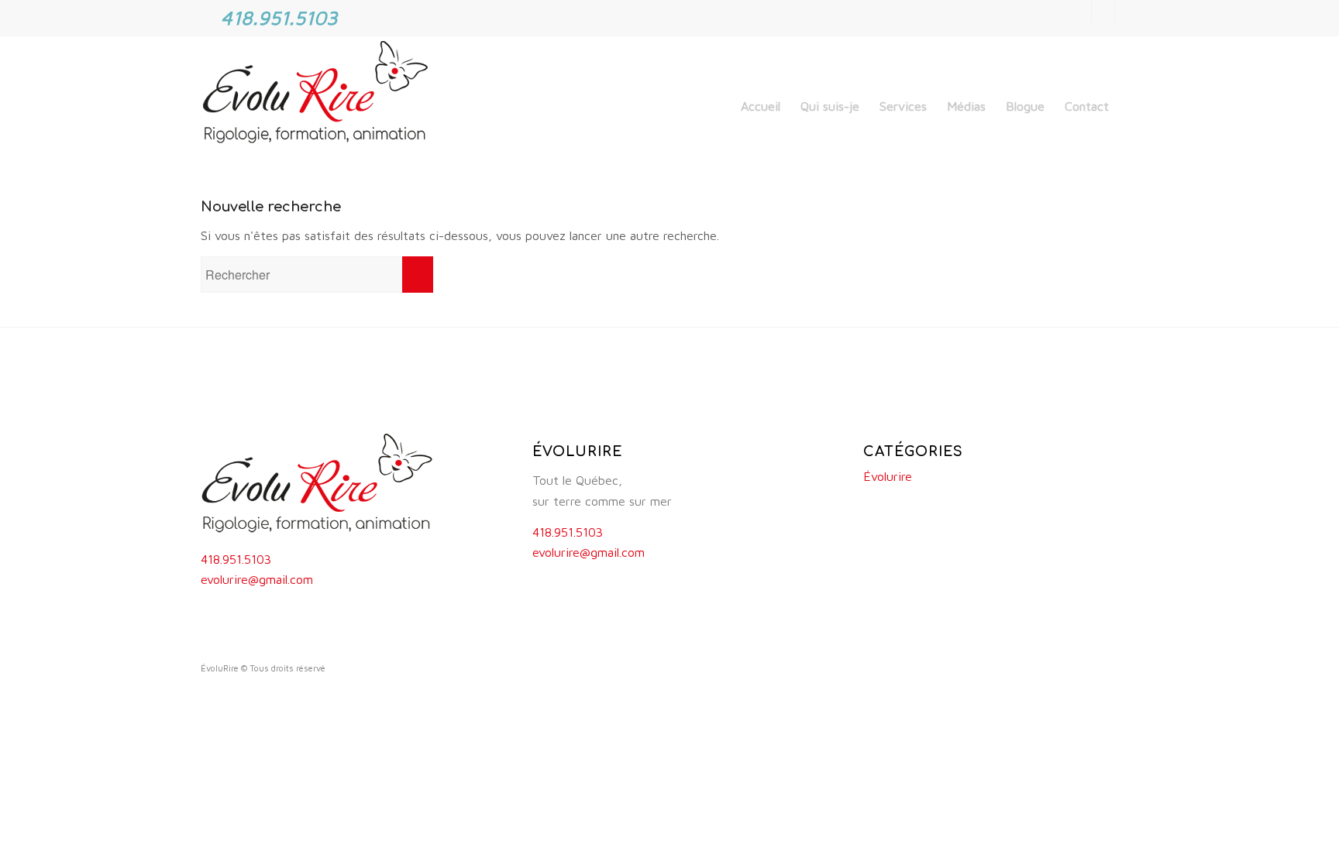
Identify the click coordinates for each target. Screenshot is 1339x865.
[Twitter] (1103, 11)
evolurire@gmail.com (257, 579)
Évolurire (887, 476)
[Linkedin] (1126, 11)
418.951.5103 (236, 559)
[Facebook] (1080, 11)
